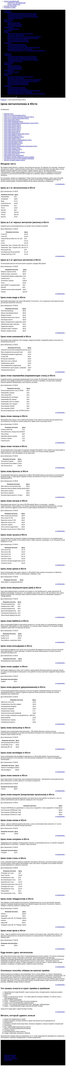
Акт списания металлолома (16, 44)
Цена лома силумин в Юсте (13, 149)
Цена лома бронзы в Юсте (12, 127)
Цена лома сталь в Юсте (12, 151)
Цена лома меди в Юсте (12, 120)
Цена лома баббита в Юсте (13, 135)
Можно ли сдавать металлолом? (18, 40)
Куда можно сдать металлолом (14, 155)
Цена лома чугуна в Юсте (12, 130)
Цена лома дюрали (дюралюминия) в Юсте (18, 140)
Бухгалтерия (8, 30)
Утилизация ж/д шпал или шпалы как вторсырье (23, 16)
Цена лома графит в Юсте (12, 138)
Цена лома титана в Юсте (12, 126)
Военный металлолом (15, 26)
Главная (3, 99)
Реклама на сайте (9, 7)
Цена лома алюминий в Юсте (13, 121)
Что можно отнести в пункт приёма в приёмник (19, 158)
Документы (7, 43)
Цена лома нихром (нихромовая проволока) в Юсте (20, 146)
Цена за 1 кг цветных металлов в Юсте (16, 118)
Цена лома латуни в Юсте (12, 129)
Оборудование (8, 27)
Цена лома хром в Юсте (12, 154)
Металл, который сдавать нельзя (14, 160)
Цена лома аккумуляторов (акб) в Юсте (16, 134)
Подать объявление (14, 4)
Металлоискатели (13, 29)
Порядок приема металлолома (17, 46)
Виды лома (7, 21)
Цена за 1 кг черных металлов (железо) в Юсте (19, 117)
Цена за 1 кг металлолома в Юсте (15, 115)
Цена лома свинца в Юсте (12, 124)
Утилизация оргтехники (15, 18)
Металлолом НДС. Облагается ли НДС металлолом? (24, 36)
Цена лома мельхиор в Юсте (13, 141)
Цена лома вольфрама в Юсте (14, 137)
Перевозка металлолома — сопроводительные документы (26, 50)
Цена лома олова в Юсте (12, 147)
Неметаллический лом (15, 24)
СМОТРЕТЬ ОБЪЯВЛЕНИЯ (17, 3)
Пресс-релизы (8, 19)
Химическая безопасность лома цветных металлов (24, 47)
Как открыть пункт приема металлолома (20, 33)
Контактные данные (10, 1058)
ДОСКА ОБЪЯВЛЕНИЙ (11, 1)
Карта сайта (8, 1060)
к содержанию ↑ (60, 184)
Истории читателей (10, 6)
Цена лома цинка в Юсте (12, 132)
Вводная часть (8, 114)
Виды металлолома (14, 23)
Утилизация (8, 12)
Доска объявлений (10, 1055)
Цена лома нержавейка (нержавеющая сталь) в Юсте (21, 123)
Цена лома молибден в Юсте (13, 143)
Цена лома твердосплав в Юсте (14, 152)
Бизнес (6, 32)
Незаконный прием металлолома (18, 41)
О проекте (7, 10)
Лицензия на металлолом (16, 35)
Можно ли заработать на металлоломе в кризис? (23, 38)
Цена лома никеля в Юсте (12, 144)
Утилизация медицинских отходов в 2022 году (22, 13)
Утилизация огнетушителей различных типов (22, 15)
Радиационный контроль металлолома (20, 49)
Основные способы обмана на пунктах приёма (19, 157)
